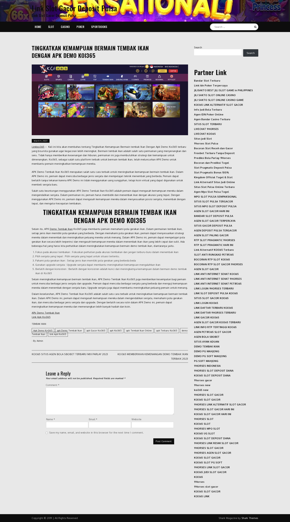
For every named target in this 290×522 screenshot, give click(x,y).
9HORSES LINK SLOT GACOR (212, 467)
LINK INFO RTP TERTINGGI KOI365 (215, 327)
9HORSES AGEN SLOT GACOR (212, 452)
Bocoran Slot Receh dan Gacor (213, 148)
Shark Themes (250, 518)
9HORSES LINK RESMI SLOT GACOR (216, 443)
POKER (80, 27)
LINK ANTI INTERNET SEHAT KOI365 (216, 274)
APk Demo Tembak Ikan (46, 312)
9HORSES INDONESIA (207, 365)
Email (93, 419)
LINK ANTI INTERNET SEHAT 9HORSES (218, 278)
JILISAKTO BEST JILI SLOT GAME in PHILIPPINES (223, 90)
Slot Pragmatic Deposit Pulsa (213, 167)
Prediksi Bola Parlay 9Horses (212, 158)
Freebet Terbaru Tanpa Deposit (214, 153)
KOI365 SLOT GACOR (207, 399)
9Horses (199, 481)
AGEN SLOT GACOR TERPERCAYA (215, 220)
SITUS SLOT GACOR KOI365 (211, 298)
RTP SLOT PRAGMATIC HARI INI (213, 244)
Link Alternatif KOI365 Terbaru (214, 249)
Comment (53, 385)
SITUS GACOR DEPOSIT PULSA (213, 225)
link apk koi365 (58, 334)
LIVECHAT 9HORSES (206, 128)
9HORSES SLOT (204, 418)
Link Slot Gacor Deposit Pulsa (74, 8)
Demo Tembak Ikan (61, 228)
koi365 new (201, 390)
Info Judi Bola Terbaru (208, 109)
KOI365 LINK (201, 496)
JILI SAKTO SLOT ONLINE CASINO (215, 95)
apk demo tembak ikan (69, 330)
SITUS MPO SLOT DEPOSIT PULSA (215, 206)
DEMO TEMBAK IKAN (207, 346)
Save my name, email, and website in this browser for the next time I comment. (96, 432)
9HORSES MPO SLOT (207, 428)
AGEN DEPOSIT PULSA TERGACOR (215, 230)
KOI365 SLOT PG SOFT (208, 462)
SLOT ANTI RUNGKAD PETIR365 (214, 254)
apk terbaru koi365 (166, 330)
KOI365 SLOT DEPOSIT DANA (212, 375)
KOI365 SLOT (202, 423)
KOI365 (198, 476)
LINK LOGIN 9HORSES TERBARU (214, 288)
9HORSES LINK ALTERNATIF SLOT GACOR (220, 404)
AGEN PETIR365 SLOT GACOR (212, 332)
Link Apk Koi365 (41, 317)
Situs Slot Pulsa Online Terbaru (214, 186)
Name (50, 419)
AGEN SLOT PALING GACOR (211, 235)
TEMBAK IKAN (39, 324)
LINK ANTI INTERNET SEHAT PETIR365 (218, 283)
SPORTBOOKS (99, 27)
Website (137, 419)
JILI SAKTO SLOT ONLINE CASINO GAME (219, 100)
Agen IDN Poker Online (209, 114)
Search (198, 47)
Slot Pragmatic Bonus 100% (211, 172)
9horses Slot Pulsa (206, 143)
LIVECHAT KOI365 (205, 133)
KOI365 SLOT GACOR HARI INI (212, 414)
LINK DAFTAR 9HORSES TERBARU (215, 312)
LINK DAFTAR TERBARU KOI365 (213, 307)
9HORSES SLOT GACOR (209, 394)
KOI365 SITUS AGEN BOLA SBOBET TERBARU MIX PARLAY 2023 (70, 354)
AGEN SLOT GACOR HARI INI (211, 211)
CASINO (65, 27)
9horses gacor (203, 380)
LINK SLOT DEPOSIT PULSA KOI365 (216, 293)
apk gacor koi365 (95, 330)
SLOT (51, 27)
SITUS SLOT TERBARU (208, 124)
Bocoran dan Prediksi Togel (211, 162)
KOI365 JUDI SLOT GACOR (210, 472)
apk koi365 (116, 330)
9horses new (202, 385)
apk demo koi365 (43, 330)
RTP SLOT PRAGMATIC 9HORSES (214, 240)
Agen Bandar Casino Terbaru (212, 119)
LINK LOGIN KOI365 (206, 302)
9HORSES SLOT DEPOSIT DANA (214, 370)
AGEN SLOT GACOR (206, 269)
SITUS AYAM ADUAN (206, 341)
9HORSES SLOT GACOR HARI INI (214, 409)
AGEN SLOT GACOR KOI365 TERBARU (217, 322)
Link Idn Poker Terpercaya (211, 85)
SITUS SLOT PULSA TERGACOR (213, 201)
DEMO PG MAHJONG (206, 351)
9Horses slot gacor (206, 486)
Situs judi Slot (203, 138)
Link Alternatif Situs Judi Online (214, 182)
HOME (38, 27)
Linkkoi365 (38, 146)
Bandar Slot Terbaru (207, 80)
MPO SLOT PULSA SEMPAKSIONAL (215, 196)
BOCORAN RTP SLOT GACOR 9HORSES (218, 264)
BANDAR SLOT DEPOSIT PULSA (213, 216)
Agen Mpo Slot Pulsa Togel (211, 191)
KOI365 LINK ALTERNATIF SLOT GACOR (218, 104)
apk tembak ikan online (139, 330)
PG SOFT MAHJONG (206, 360)
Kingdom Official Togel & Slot (213, 177)
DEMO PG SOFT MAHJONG (210, 356)
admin (40, 341)
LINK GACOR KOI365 (206, 317)
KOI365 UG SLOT (204, 433)
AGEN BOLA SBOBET (207, 336)
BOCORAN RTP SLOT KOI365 (212, 259)
